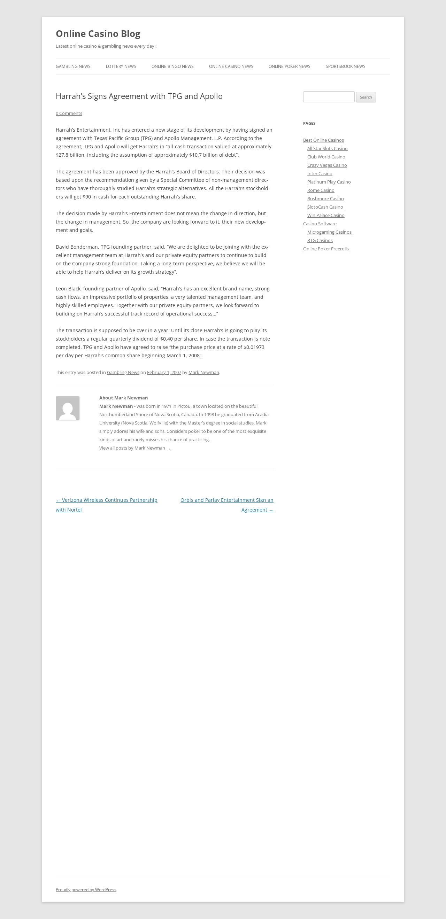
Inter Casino (319, 173)
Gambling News (73, 66)
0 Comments (69, 113)
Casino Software (320, 223)
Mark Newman (204, 372)
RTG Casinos (320, 240)
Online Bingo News (173, 66)
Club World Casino (326, 157)
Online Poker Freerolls (326, 249)
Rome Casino (320, 190)
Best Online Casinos (323, 140)
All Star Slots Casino (327, 148)
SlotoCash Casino (325, 207)
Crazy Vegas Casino (327, 165)
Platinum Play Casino (329, 182)
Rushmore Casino (325, 198)
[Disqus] (165, 602)
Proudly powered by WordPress (86, 890)
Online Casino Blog (98, 33)
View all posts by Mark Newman (135, 448)
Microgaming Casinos (329, 232)
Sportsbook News (346, 66)
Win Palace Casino (326, 215)
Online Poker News (289, 66)
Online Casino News (231, 66)
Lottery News (121, 66)
